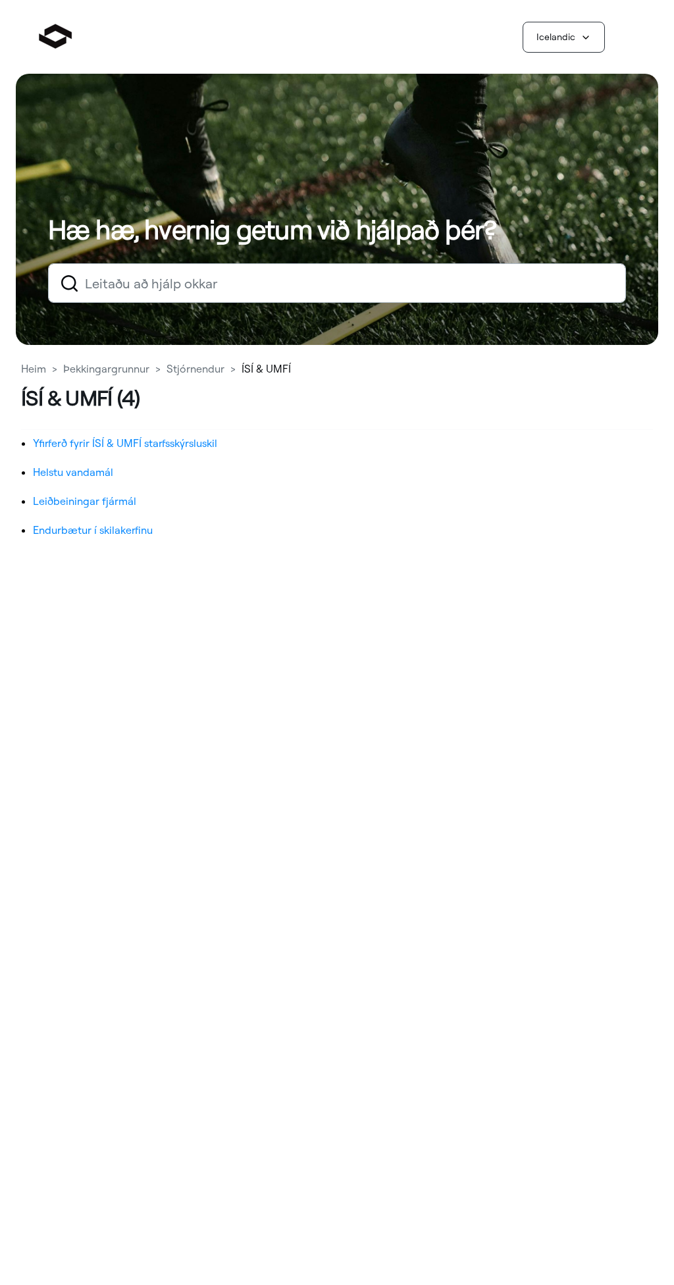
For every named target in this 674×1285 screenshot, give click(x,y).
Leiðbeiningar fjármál (84, 501)
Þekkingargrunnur (106, 368)
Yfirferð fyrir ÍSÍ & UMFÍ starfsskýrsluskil (125, 443)
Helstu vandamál (73, 472)
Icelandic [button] (555, 37)
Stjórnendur (195, 368)
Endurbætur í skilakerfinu (93, 530)
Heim (35, 368)
